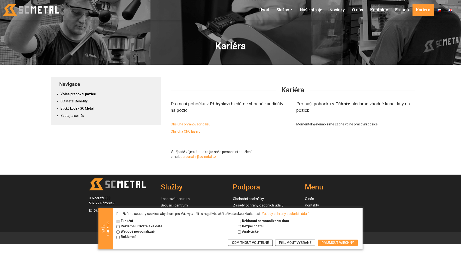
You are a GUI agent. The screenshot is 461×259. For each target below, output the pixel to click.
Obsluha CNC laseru (185, 131)
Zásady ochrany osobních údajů (258, 205)
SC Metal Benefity (74, 101)
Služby (282, 9)
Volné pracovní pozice (78, 94)
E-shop (402, 9)
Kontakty (379, 9)
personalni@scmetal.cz (198, 157)
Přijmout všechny (337, 243)
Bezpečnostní (253, 226)
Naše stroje (311, 9)
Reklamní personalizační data (265, 221)
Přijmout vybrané (295, 243)
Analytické (250, 231)
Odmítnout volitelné (250, 243)
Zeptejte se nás (72, 116)
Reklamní (128, 237)
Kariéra (423, 9)
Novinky (337, 9)
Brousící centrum (174, 205)
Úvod (264, 9)
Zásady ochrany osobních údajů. (286, 214)
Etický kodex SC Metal (77, 108)
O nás (357, 9)
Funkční (127, 221)
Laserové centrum (175, 199)
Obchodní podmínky (248, 199)
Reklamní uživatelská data (141, 226)
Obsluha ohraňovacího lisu (190, 124)
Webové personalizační (139, 231)
